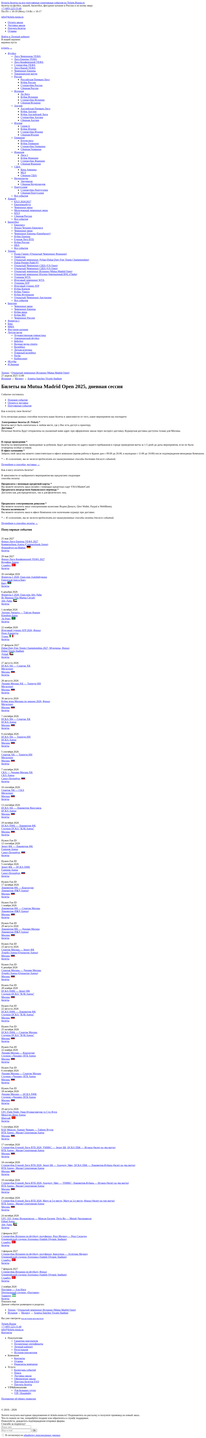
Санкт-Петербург (10, 778)
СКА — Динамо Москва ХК (17, 772)
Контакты (6, 1332)
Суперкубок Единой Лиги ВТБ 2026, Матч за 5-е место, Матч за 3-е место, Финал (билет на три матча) (58, 1200)
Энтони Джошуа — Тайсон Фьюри (20, 612)
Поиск (17, 1372)
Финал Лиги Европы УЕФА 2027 (19, 541)
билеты (5, 550)
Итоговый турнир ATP (26, 285)
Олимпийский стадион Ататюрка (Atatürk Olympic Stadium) (34, 1239)
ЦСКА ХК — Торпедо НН (16, 736)
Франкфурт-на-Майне (13, 547)
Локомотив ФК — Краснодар (17, 887)
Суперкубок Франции (33, 161)
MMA (11, 326)
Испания (19, 91)
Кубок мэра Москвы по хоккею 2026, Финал (25, 701)
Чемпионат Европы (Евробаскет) (32, 233)
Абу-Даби (6, 601)
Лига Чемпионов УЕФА (27, 56)
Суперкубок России (31, 85)
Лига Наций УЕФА (25, 68)
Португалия (20, 187)
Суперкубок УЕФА (24, 65)
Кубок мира (20, 312)
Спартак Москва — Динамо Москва (21, 970)
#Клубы (12, 361)
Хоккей (12, 198)
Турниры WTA (22, 277)
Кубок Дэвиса (21, 291)
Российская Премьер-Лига (35, 79)
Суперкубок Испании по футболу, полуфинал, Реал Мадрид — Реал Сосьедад (44, 1236)
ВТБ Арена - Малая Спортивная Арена (22, 1132)
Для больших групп (25, 1390)
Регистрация (21, 1349)
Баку (3, 583)
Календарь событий (25, 1370)
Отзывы (12, 31)
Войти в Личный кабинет (15, 36)
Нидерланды (21, 178)
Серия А (25, 126)
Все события (21, 195)
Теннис (12, 251)
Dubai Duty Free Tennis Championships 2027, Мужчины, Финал (35, 648)
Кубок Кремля (22, 288)
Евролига (19, 224)
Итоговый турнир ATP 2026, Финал (21, 630)
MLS (23, 172)
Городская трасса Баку (13, 580)
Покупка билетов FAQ (26, 1381)
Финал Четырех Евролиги (28, 227)
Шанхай (5, 1118)
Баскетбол (13, 222)
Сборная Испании (31, 102)
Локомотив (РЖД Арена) (15, 890)
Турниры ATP (21, 283)
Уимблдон (19, 256)
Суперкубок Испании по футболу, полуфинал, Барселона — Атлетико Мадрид (44, 1254)
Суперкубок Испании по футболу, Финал (24, 1271)
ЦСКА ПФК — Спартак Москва (19, 1032)
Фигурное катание (18, 329)
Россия (18, 76)
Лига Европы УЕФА (25, 59)
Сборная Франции (31, 163)
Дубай (4, 654)
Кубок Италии (28, 129)
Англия (18, 105)
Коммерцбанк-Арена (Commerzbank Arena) (24, 544)
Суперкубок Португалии (34, 190)
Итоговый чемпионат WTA (29, 280)
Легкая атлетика (23, 349)
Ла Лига (25, 94)
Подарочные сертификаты (28, 1343)
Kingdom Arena (9, 615)
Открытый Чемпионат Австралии (33, 297)
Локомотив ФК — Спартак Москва (20, 908)
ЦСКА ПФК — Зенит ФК (15, 991)
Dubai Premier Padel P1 (26, 262)
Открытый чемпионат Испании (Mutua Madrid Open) (43, 271)
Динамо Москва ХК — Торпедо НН (21, 683)
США (17, 166)
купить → (6, 48)
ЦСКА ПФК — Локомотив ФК (18, 825)
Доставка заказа (16, 25)
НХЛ (17, 213)
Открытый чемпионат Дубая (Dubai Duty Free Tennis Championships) (51, 259)
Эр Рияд (5, 618)
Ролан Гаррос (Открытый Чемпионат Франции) (40, 254)
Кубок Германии (30, 143)
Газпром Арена (9, 849)
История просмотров (25, 1352)
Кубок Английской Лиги (34, 114)
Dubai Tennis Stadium (12, 651)
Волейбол (19, 347)
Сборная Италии (30, 134)
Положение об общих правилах (18, 1398)
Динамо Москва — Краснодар (18, 1052)
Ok (34, 1430)
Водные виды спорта (25, 344)
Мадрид (19, 378)
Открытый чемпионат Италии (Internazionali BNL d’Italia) (45, 274)
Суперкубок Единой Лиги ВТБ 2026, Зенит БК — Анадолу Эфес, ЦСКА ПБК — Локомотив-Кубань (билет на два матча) (68, 1165)
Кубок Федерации (24, 294)
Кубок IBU (20, 315)
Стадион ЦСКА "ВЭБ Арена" (17, 828)
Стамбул (5, 565)
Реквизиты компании (26, 1364)
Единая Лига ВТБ (24, 239)
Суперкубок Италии (32, 131)
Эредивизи (27, 181)
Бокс (10, 323)
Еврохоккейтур (22, 204)
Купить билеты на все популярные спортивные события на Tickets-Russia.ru (43, 2)
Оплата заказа (15, 22)
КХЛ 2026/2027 (22, 201)
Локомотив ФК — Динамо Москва (20, 929)
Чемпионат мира (23, 207)
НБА (16, 245)
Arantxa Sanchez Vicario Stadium (44, 378)
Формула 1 (13, 320)
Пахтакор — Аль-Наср (13, 1289)
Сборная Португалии (32, 192)
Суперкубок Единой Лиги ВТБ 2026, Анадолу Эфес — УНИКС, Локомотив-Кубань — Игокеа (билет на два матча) (65, 1183)
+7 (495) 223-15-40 (11, 8)
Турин (4, 636)
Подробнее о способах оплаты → (19, 523)
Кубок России (28, 82)
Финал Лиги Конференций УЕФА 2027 (23, 559)
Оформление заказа (25, 1378)
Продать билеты (17, 28)
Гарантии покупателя (26, 1341)
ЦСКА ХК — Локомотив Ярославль (21, 808)
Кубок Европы (22, 236)
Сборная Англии (30, 120)
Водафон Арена (10, 562)
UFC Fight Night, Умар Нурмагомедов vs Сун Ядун (29, 1112)
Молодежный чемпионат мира (31, 210)
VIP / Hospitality (22, 1393)
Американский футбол (26, 338)
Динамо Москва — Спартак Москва (21, 1073)
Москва (5, 672)
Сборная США (29, 175)
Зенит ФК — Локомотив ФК (17, 846)
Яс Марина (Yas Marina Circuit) (18, 597)
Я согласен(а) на (32, 1435)
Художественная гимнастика (30, 335)
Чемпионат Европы (25, 70)
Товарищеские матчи (25, 73)
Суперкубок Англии (32, 117)
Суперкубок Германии (33, 146)
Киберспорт (20, 358)
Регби (17, 355)
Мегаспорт (7, 668)
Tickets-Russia (8, 1323)
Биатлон (12, 303)
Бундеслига (27, 140)
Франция (19, 152)
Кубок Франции (29, 158)
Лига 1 (24, 155)
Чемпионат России (24, 317)
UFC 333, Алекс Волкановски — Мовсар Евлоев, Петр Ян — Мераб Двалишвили (46, 1218)
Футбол (12, 53)
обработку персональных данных (42, 1435)
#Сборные (13, 364)
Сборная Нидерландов (33, 184)
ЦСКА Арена (8, 722)
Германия (19, 137)
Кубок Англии (29, 111)
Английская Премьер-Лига (35, 108)
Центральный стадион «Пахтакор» (20, 1292)
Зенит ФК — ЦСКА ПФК (15, 867)
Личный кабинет (23, 1346)
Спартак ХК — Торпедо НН (16, 754)
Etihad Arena (8, 1221)
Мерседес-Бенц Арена (13, 1114)
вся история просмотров (32, 1318)
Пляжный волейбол (25, 352)
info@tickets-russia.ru (12, 17)
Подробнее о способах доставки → (20, 464)
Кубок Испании (29, 97)
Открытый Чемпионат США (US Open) (36, 265)
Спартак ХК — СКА (12, 790)
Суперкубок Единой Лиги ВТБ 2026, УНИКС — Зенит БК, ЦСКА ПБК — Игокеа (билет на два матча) (58, 1147)
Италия (18, 123)
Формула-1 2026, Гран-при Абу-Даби (21, 594)
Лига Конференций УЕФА (28, 62)
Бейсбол (18, 341)
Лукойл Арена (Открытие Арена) (19, 952)
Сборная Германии (31, 149)
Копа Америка (29, 169)
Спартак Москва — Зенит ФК (17, 949)
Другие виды (15, 332)
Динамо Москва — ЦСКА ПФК (19, 1094)
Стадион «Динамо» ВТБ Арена (18, 1055)
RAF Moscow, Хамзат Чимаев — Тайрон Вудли (27, 1129)
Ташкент (6, 1295)
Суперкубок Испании (33, 99)
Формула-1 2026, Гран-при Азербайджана (24, 577)
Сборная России (29, 88)
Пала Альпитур (9, 633)
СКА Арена (7, 775)
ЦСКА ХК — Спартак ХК (15, 665)
